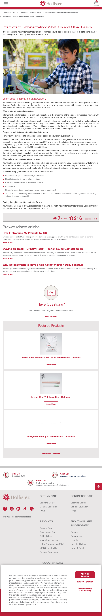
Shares (62, 217)
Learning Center (47, 502)
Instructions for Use (49, 540)
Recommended (85, 218)
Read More (7, 242)
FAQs (42, 510)
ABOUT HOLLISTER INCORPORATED (81, 523)
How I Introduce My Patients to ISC (25, 232)
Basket (96, 4)
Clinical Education (48, 506)
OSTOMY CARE (48, 496)
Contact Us (76, 536)
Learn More (51, 364)
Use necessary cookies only (85, 589)
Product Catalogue (49, 552)
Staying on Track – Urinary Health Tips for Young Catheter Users (43, 248)
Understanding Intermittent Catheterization (61, 13)
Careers (74, 532)
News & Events (78, 548)
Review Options (85, 581)
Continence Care (9, 13)
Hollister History (78, 544)
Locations (75, 540)
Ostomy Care (46, 528)
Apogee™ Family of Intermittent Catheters (51, 436)
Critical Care (46, 536)
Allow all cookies (85, 574)
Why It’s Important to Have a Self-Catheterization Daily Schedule (43, 264)
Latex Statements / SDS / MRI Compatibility (52, 546)
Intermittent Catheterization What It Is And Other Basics (23, 16)
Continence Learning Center (30, 13)
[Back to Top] (98, 486)
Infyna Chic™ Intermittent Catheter (51, 396)
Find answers (51, 316)
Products (46, 521)
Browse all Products (51, 453)
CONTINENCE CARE (82, 496)
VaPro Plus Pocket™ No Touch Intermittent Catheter (51, 357)
